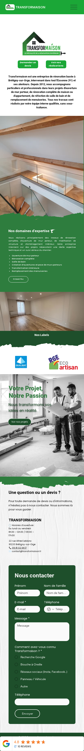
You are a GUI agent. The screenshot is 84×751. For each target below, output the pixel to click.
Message (22, 619)
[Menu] (73, 7)
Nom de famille (55, 586)
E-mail (20, 602)
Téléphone (51, 602)
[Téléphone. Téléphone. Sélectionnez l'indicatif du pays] (50, 609)
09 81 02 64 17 (19, 547)
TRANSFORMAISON (30, 7)
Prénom (20, 586)
